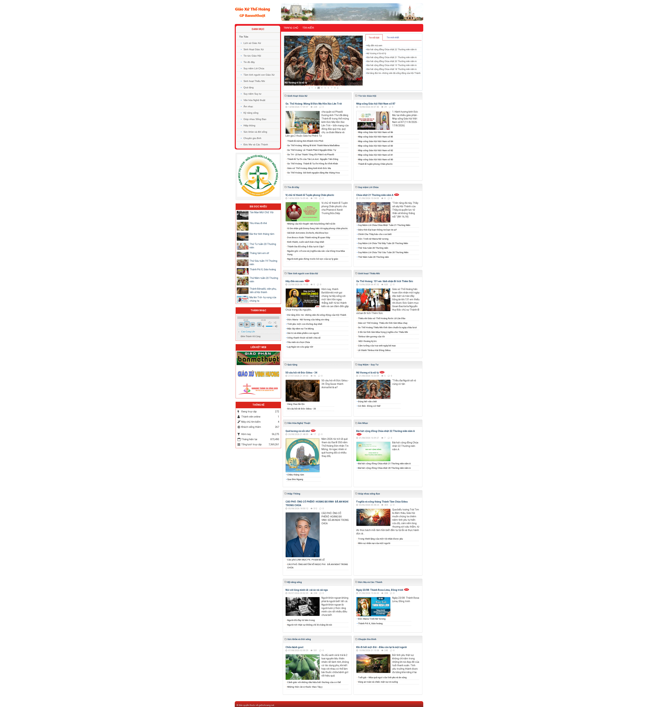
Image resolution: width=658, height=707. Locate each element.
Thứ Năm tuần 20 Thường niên (373, 257)
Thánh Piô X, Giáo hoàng (370, 623)
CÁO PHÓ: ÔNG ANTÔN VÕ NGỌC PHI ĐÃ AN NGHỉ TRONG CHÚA (317, 566)
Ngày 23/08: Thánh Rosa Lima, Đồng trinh (379, 590)
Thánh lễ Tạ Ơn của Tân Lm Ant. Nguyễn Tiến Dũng (312, 159)
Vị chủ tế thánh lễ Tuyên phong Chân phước (309, 195)
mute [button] (263, 326)
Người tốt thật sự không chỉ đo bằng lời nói (309, 625)
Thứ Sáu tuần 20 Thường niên (373, 248)
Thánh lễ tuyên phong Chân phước (375, 164)
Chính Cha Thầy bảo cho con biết (375, 234)
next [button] (252, 324)
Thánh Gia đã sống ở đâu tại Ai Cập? (305, 246)
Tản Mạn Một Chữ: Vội (261, 212)
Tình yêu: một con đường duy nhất (304, 324)
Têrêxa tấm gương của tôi (371, 336)
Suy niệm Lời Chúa (253, 68)
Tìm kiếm (308, 27)
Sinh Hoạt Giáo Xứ (253, 49)
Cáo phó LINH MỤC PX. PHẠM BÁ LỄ (306, 559)
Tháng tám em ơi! (259, 253)
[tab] (374, 37)
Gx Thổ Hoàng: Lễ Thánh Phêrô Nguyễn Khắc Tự (311, 150)
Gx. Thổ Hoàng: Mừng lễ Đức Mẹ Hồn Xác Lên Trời (313, 103)
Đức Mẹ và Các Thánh (255, 144)
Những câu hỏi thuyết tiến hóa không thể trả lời (311, 223)
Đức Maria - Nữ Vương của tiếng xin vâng (308, 319)
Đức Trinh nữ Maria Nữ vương (373, 239)
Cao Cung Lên (248, 332)
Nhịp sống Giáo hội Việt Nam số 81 (375, 155)
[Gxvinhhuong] (258, 373)
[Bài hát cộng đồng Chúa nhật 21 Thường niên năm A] (323, 61)
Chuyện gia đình (252, 138)
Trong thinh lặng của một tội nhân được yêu (380, 538)
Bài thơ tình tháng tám (261, 234)
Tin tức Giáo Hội (252, 55)
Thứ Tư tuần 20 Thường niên (262, 246)
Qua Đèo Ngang (295, 479)
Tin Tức (243, 36)
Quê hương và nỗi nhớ (297, 431)
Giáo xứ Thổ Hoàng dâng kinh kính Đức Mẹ (309, 168)
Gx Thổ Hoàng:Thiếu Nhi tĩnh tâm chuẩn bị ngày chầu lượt (387, 327)
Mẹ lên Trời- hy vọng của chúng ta (262, 299)
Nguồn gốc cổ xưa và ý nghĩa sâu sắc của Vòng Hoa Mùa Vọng (316, 253)
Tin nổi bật (374, 37)
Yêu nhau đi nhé (258, 223)
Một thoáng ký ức (367, 341)
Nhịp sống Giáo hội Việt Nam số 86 (375, 132)
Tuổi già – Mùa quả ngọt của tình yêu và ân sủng (382, 677)
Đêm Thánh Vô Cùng (250, 336)
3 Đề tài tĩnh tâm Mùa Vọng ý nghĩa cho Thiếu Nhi (383, 332)
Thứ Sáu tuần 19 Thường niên (263, 262)
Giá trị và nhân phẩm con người (303, 333)
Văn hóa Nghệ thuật (254, 100)
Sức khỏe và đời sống (255, 131)
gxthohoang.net (266, 705)
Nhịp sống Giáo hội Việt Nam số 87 (375, 103)
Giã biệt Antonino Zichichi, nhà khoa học (307, 233)
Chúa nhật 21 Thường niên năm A (374, 195)
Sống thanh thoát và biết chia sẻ (303, 337)
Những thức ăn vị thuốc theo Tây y (304, 687)
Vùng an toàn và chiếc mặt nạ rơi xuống (378, 682)
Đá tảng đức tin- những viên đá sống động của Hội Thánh (394, 73)
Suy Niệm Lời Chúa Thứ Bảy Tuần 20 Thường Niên (383, 243)
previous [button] (241, 324)
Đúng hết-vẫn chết (367, 401)
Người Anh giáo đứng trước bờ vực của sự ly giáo (312, 259)
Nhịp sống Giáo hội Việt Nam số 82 (375, 150)
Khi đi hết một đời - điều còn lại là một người (381, 647)
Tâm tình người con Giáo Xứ (259, 74)
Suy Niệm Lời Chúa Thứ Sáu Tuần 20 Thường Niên (383, 252)
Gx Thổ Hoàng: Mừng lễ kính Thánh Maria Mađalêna (313, 145)
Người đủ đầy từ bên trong (301, 620)
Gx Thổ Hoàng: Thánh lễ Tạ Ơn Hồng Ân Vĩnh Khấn (312, 163)
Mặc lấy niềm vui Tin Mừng (300, 328)
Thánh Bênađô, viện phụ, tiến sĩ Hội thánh (263, 290)
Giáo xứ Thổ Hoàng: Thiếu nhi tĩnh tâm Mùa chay (382, 323)
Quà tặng (248, 87)
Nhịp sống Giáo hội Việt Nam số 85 (375, 136)
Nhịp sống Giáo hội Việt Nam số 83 (375, 145)
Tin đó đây (249, 62)
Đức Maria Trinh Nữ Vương (372, 619)
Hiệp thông (249, 125)
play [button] (246, 324)
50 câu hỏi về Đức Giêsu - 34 (301, 372)
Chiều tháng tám (295, 474)
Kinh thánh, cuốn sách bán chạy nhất (305, 242)
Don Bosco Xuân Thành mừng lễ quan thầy (308, 237)
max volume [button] (276, 326)
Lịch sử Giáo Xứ (252, 43)
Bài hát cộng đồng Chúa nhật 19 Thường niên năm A (392, 65)
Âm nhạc (248, 106)
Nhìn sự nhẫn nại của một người (374, 543)
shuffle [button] (275, 322)
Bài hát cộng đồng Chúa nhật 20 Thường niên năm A (392, 61)
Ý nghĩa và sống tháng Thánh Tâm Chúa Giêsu (382, 501)
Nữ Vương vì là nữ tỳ (376, 53)
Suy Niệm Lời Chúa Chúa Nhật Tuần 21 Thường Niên (384, 225)
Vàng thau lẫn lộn (295, 404)
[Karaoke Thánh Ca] (258, 388)
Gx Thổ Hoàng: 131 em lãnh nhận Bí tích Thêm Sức (384, 281)
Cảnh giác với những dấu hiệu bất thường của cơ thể (314, 682)
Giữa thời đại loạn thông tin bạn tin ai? (377, 229)
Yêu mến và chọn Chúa (298, 342)
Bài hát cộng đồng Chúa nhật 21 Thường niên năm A (314, 82)
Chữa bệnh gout (294, 647)
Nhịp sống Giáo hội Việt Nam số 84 (375, 141)
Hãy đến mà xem (374, 45)
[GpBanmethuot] (258, 358)
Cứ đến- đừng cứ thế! (369, 406)
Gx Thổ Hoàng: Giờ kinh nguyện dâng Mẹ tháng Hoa (313, 172)
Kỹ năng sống (250, 112)
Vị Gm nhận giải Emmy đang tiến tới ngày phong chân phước (317, 228)
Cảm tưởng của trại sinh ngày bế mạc (377, 345)
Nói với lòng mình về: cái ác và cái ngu (306, 590)
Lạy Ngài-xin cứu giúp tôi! (300, 347)
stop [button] (259, 324)
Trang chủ (291, 27)
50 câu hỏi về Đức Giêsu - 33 (301, 408)
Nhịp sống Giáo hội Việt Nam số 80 (375, 159)
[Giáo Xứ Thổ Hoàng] (252, 11)
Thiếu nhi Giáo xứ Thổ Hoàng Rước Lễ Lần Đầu (381, 318)
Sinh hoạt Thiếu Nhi (254, 81)
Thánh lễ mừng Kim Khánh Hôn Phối (305, 141)
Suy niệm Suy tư (252, 93)
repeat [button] (270, 322)
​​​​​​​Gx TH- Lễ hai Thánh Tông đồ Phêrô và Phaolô (310, 154)
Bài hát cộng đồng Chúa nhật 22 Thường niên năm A (392, 49)
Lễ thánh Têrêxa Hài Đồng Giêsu (374, 350)
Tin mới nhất (393, 37)
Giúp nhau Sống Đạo (254, 119)
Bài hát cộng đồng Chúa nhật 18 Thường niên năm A (392, 69)
